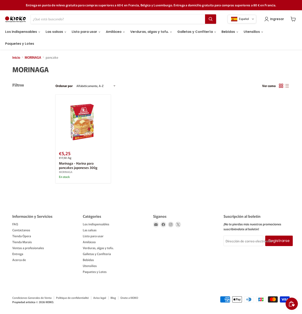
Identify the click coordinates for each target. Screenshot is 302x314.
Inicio (16, 57)
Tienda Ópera (21, 236)
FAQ (15, 224)
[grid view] (281, 86)
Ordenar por (64, 85)
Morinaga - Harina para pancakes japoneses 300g (78, 165)
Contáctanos (21, 230)
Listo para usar (85, 31)
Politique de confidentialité (72, 298)
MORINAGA (33, 57)
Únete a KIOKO (129, 298)
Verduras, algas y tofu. (149, 31)
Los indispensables (21, 31)
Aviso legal (99, 298)
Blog (113, 298)
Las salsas (55, 31)
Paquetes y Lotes (19, 43)
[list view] (287, 86)
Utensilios (252, 31)
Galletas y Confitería (195, 31)
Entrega (17, 254)
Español (243, 18)
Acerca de (19, 260)
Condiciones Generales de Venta (32, 298)
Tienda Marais (22, 242)
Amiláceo (114, 31)
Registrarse (279, 240)
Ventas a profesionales (28, 248)
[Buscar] (210, 19)
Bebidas (228, 31)
